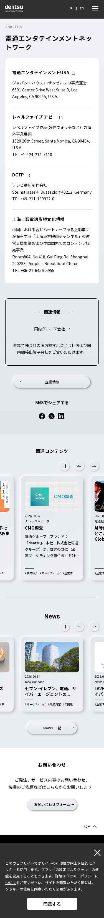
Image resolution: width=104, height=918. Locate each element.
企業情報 (52, 382)
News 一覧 (52, 727)
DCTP (18, 175)
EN (82, 8)
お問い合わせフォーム (52, 804)
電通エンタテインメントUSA (40, 72)
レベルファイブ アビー (34, 117)
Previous (79, 466)
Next (94, 466)
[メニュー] (95, 8)
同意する (52, 903)
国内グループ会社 (49, 328)
